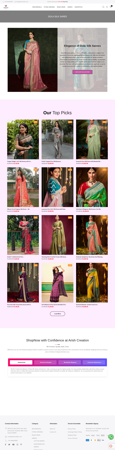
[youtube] (13, 444)
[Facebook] (6, 444)
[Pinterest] (21, 444)
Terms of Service (72, 438)
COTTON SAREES (39, 441)
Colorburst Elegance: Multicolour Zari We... (89, 209)
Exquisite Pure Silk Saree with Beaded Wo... (88, 161)
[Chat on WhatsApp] (111, 437)
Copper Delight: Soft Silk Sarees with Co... (19, 161)
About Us (52, 429)
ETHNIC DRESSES (49, 7)
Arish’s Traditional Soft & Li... (15, 257)
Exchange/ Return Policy (75, 432)
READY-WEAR (61, 7)
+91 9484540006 (8, 1)
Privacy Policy (72, 429)
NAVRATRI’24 (78, 7)
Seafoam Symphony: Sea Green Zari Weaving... (89, 257)
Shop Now (65, 1)
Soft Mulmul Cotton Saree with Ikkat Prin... (54, 304)
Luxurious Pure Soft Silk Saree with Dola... (54, 209)
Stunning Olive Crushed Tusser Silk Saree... (54, 257)
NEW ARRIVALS (37, 7)
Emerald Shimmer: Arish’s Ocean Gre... (87, 304)
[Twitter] (9, 444)
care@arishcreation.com (22, 1)
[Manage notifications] (110, 446)
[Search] (103, 7)
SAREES (69, 7)
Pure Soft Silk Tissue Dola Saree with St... (19, 304)
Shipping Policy (72, 435)
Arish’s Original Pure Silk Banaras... (52, 161)
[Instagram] (18, 444)
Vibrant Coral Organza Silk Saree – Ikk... (18, 209)
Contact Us (53, 432)
